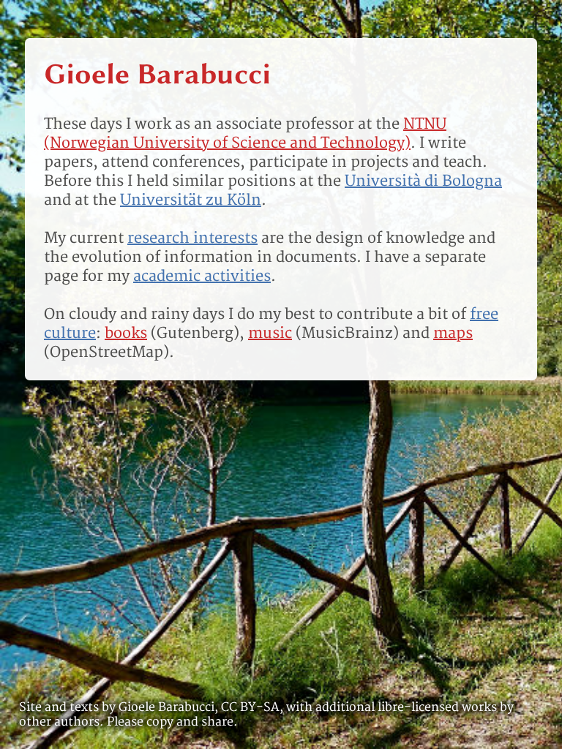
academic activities (202, 276)
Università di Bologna (423, 180)
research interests (192, 237)
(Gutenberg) (172, 333)
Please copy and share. (172, 722)
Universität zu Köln (190, 199)
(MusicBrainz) (323, 333)
